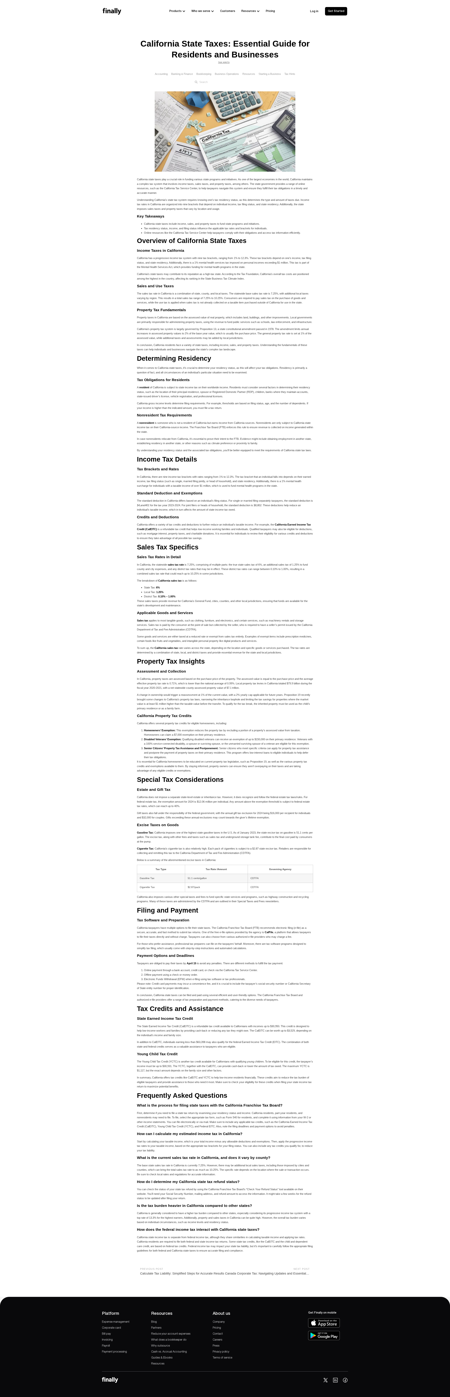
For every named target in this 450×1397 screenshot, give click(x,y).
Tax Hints (224, 62)
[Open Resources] (258, 11)
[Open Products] (183, 11)
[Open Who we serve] (212, 11)
